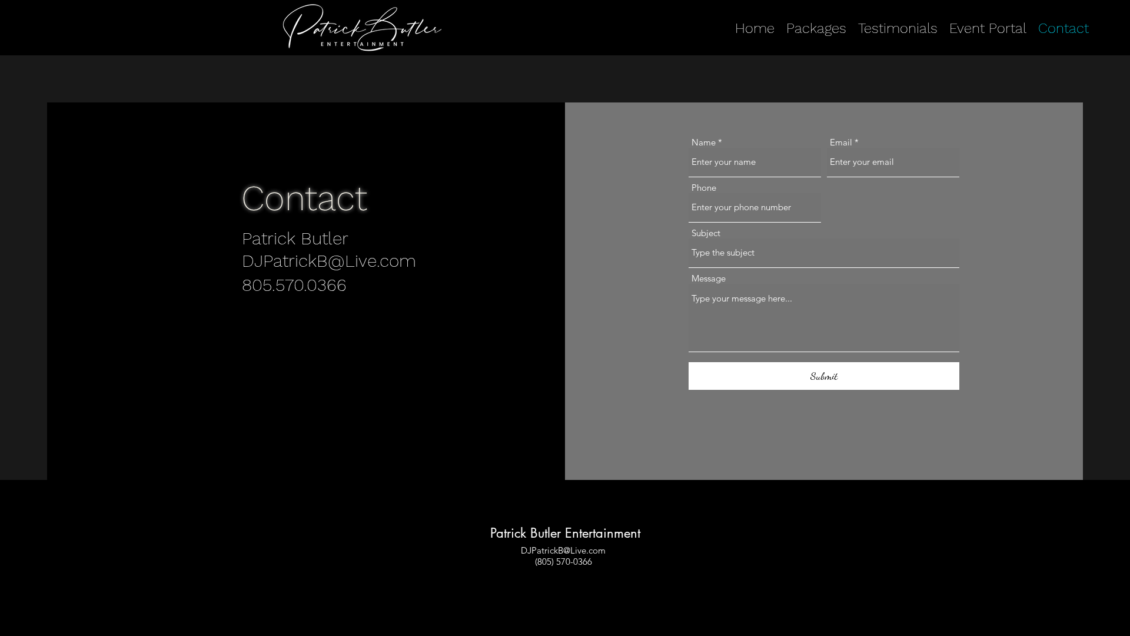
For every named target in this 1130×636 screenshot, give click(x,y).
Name (704, 142)
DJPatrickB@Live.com (329, 260)
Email (841, 142)
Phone (704, 187)
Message (709, 278)
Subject (706, 232)
